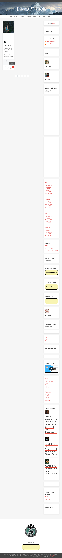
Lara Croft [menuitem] (47, 380)
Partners (21, 1)
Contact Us (47, 499)
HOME (4, 1)
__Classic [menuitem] (47, 387)
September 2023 (48, 204)
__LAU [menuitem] (46, 389)
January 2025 (48, 191)
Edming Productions (50, 41)
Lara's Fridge (49, 43)
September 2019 (48, 216)
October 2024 (48, 194)
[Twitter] (5, 61)
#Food (47, 79)
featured (46, 245)
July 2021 (47, 210)
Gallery (28, 16)
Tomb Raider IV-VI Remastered (51, 250)
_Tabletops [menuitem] (47, 394)
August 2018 (48, 222)
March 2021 (47, 212)
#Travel (48, 66)
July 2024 (47, 196)
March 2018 (47, 230)
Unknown (48, 44)
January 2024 (48, 202)
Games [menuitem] (46, 384)
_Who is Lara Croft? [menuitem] (49, 381)
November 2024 (48, 193)
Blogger (54, 23)
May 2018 (47, 227)
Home (11, 16)
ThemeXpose (40, 556)
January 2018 (48, 233)
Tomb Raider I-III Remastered (51, 248)
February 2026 (48, 182)
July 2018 (47, 224)
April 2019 (47, 218)
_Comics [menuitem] (47, 397)
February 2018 (48, 232)
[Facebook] (7, 61)
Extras (49, 16)
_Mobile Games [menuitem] (48, 392)
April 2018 (47, 229)
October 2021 (48, 208)
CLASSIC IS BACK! (8, 45)
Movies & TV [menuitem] (47, 400)
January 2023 (48, 205)
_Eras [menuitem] (46, 386)
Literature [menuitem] (47, 395)
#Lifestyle (48, 315)
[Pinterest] (10, 61)
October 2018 (48, 221)
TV (39, 16)
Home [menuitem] (46, 378)
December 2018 (48, 219)
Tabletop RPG (48, 247)
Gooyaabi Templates (54, 556)
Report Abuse (50, 31)
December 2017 (48, 235)
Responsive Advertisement (51, 272)
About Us (27, 1)
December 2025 (48, 184)
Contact (15, 1)
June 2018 (47, 225)
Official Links (9, 1)
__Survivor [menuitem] (47, 390)
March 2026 (47, 180)
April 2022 (47, 207)
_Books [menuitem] (46, 398)
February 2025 (48, 190)
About (46, 339)
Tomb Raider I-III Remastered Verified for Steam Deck (51, 449)
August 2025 (48, 187)
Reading (34, 16)
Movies (44, 16)
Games (15, 16)
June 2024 (47, 198)
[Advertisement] (51, 115)
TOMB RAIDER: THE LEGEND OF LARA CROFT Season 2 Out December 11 (51, 424)
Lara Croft (22, 16)
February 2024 (48, 201)
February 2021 (48, 213)
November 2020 (48, 215)
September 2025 (48, 185)
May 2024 (47, 199)
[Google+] (8, 61)
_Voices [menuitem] (46, 383)
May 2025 (47, 188)
